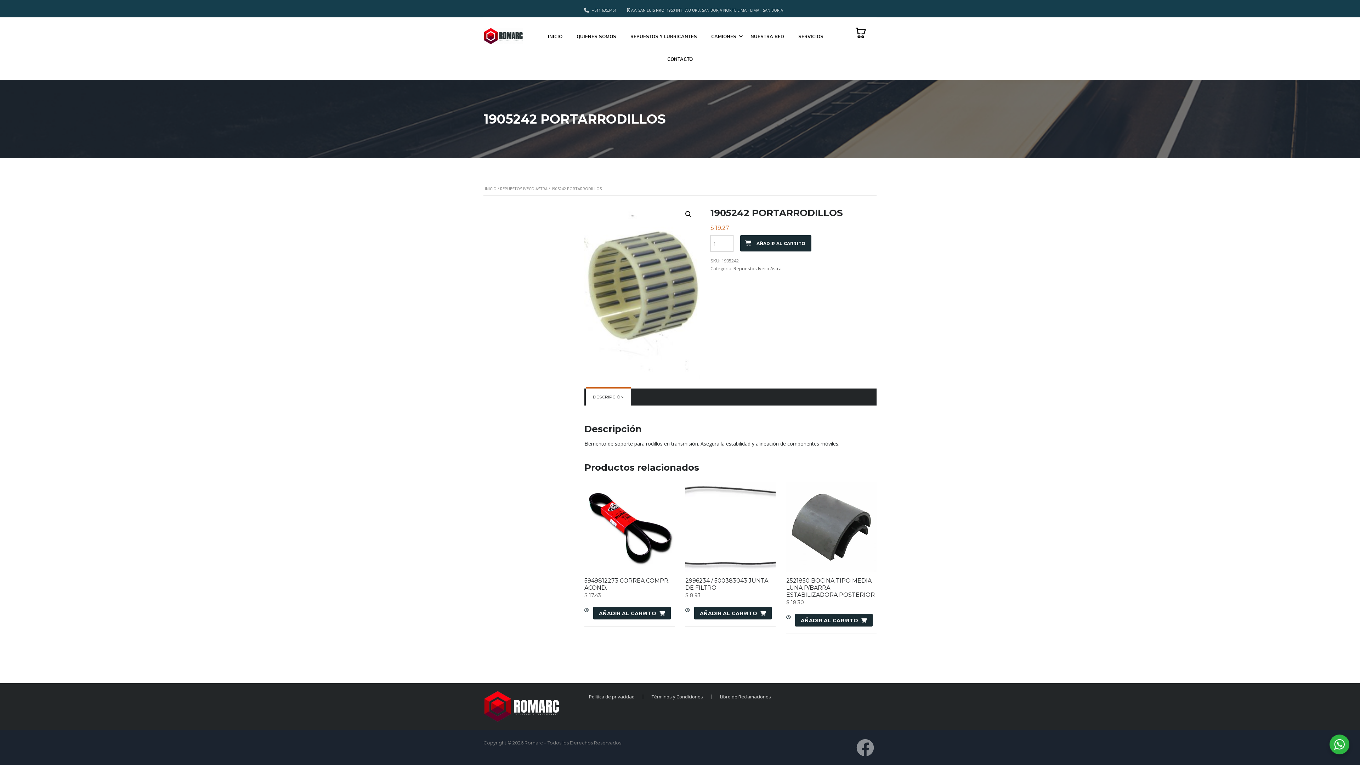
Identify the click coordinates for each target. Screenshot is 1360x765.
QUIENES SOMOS (596, 37)
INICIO (555, 37)
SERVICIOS (810, 37)
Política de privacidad (612, 696)
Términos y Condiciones (677, 696)
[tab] (608, 397)
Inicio (491, 188)
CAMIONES (723, 37)
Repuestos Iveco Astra (524, 188)
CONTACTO (680, 59)
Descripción (608, 397)
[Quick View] (586, 610)
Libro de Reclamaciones (745, 696)
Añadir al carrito (781, 243)
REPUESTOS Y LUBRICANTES (663, 37)
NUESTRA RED (767, 37)
